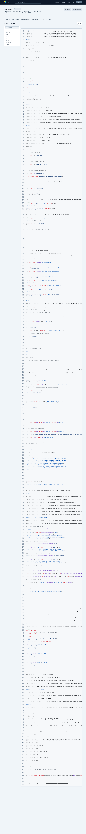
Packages (57, 2)
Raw (80, 23)
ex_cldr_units (8, 9)
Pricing (63, 2)
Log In (79, 2)
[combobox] (28, 2)
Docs (68, 2)
